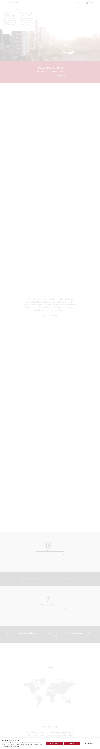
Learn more (16, 746)
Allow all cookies (54, 743)
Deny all (72, 743)
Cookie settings (89, 743)
